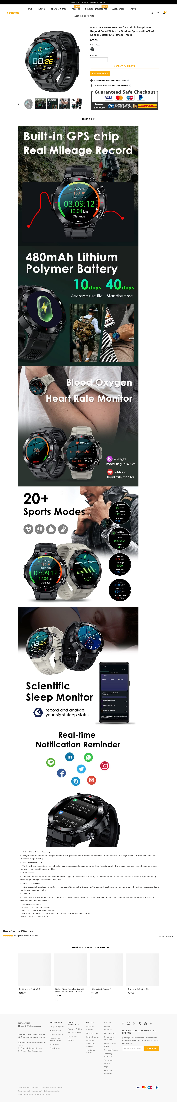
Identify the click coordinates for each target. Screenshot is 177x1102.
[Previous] (20, 104)
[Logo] (13, 13)
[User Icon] (158, 12)
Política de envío (36, 1091)
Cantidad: (93, 55)
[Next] (84, 104)
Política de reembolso (51, 1091)
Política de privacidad (25, 1095)
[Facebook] (123, 1023)
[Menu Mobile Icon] (169, 13)
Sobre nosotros (23, 1091)
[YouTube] (145, 1023)
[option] (52, 60)
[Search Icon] (152, 13)
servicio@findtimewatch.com (31, 1026)
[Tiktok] (151, 1023)
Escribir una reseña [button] (166, 936)
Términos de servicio (42, 1095)
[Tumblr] (140, 1023)
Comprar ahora (100, 74)
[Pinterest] (134, 1023)
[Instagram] (128, 1023)
